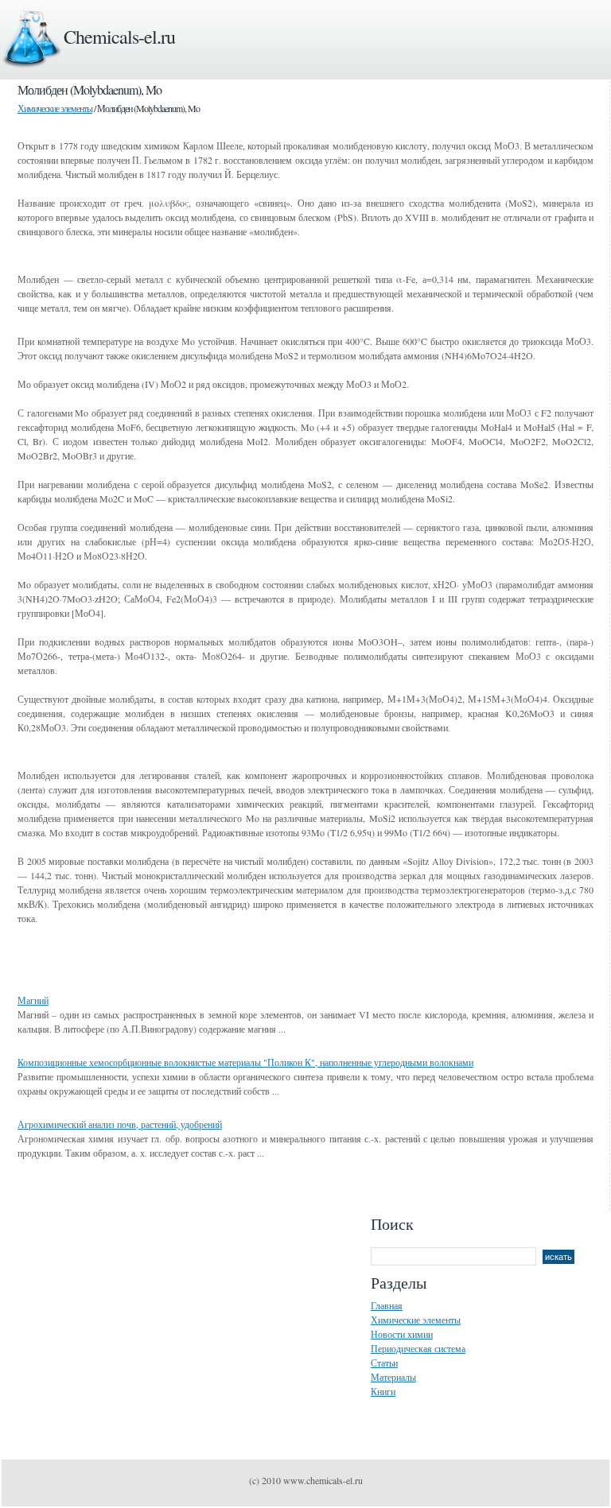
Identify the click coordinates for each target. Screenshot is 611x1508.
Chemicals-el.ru (119, 36)
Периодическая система (418, 1348)
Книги (383, 1391)
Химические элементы (55, 108)
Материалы (393, 1376)
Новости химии (402, 1334)
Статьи (384, 1362)
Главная (387, 1305)
